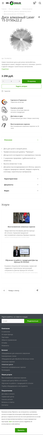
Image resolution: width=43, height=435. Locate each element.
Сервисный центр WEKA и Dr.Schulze (14, 380)
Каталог (5, 350)
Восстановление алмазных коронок (21, 227)
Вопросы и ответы (8, 402)
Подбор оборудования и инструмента (15, 386)
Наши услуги (7, 374)
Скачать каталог (7, 399)
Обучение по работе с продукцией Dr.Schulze (17, 383)
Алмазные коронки (8, 362)
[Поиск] (40, 3)
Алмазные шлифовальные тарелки (14, 367)
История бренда (7, 334)
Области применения (9, 340)
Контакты (5, 405)
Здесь (11, 421)
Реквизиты (5, 345)
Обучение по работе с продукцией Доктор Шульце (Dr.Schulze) (21, 261)
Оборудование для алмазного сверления (16, 353)
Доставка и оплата (8, 394)
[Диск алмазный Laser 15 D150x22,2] (21, 39)
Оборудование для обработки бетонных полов (18, 359)
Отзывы (4, 343)
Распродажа (6, 370)
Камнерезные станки (9, 356)
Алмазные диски (7, 364)
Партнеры (5, 337)
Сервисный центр (8, 397)
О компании (6, 332)
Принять (21, 430)
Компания (6, 328)
